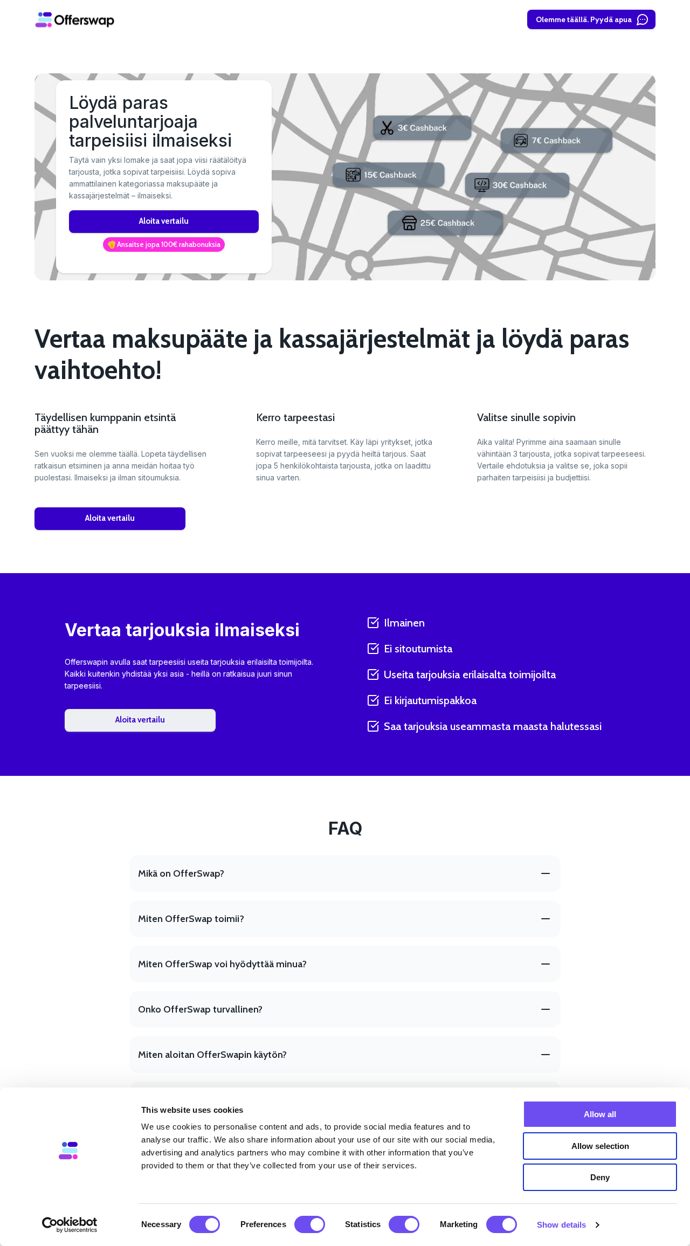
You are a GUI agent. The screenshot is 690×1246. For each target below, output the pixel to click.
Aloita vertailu (164, 221)
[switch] (309, 1224)
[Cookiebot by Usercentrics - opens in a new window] (70, 1225)
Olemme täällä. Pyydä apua (584, 19)
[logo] (74, 19)
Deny (600, 1177)
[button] (164, 244)
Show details (561, 1224)
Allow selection (600, 1146)
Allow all (600, 1114)
